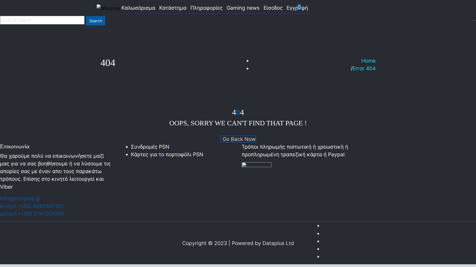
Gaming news (243, 8)
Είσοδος (273, 8)
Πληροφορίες (206, 8)
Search (95, 20)
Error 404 (364, 68)
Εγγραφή (297, 8)
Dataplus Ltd (278, 243)
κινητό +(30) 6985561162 (32, 206)
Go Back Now (239, 139)
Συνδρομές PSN (150, 147)
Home (368, 61)
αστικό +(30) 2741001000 (32, 214)
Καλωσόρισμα (138, 8)
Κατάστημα (172, 8)
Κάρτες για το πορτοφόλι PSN (167, 154)
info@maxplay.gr (20, 198)
